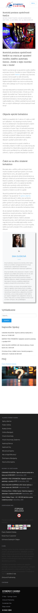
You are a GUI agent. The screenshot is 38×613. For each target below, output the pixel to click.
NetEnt (5, 18)
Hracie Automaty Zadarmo (11, 440)
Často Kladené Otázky (9, 364)
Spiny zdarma (6, 421)
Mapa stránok (6, 606)
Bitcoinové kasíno (8, 451)
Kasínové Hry (6, 447)
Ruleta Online (6, 429)
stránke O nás (11, 574)
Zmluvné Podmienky (8, 577)
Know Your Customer (9, 536)
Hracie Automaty (7, 436)
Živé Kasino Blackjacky (9, 458)
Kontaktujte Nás (6, 603)
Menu (33, 3)
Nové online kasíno (8, 462)
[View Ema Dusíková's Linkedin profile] (19, 251)
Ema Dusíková (19, 256)
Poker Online (6, 425)
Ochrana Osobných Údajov (11, 539)
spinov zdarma (25, 196)
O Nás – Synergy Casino (9, 596)
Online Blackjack (7, 432)
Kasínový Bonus (7, 443)
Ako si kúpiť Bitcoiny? (9, 454)
